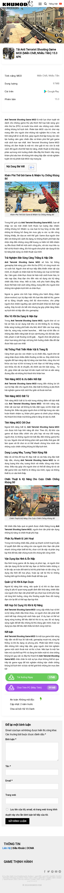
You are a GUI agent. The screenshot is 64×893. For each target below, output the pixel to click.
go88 (48, 879)
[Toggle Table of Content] (29, 167)
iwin (26, 878)
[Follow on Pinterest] (52, 871)
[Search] (45, 4)
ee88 (49, 878)
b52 (31, 878)
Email (9, 780)
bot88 (52, 876)
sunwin (20, 878)
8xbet (59, 878)
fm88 (58, 876)
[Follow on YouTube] (56, 871)
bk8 (53, 878)
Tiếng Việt (53, 4)
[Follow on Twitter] (48, 871)
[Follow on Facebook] (44, 871)
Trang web (10, 795)
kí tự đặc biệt (7, 876)
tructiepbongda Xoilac (23, 876)
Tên (8, 766)
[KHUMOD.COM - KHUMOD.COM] (17, 3)
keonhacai (8, 879)
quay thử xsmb (32, 881)
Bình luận (10, 739)
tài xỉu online (24, 879)
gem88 (38, 876)
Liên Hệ (6, 848)
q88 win (42, 878)
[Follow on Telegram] (60, 871)
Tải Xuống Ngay (25, 677)
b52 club (40, 879)
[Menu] (40, 4)
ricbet (33, 879)
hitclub (6, 878)
